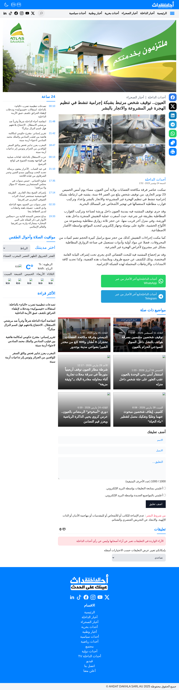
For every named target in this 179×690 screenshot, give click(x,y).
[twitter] (173, 106)
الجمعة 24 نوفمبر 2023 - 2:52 (152, 183)
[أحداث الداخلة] (163, 4)
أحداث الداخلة (157, 97)
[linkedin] (173, 115)
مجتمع (89, 646)
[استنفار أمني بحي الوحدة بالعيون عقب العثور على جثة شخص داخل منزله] (139, 372)
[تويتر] (33, 13)
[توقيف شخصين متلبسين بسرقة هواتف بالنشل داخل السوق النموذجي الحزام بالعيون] (139, 335)
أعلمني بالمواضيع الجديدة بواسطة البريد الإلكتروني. (134, 495)
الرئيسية (162, 13)
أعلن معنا (89, 671)
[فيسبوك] (16, 13)
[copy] (173, 142)
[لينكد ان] (5, 13)
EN (13, 4)
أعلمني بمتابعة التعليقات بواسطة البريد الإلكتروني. (134, 488)
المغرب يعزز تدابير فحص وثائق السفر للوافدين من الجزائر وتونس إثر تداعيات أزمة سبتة (30, 357)
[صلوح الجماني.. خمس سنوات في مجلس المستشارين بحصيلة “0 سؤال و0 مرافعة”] (29, 184)
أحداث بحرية (112, 13)
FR (19, 4)
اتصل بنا (89, 666)
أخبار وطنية (95, 13)
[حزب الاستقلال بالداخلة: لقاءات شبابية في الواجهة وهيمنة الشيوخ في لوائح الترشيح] (29, 160)
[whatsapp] (173, 133)
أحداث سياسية (77, 13)
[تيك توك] (10, 13)
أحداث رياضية (89, 641)
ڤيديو (89, 661)
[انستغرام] (22, 13)
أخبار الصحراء (129, 13)
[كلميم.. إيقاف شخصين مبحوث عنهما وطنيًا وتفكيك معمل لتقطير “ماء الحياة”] (139, 409)
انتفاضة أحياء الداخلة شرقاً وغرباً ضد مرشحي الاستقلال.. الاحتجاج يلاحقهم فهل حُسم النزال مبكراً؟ (29, 325)
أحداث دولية (89, 651)
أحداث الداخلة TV (89, 656)
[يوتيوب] (27, 13)
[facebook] (173, 97)
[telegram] (173, 124)
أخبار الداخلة (147, 13)
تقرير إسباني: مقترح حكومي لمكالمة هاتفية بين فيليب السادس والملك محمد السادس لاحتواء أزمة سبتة (30, 341)
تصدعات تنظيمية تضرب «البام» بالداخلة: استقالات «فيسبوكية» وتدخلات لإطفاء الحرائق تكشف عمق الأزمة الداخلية (32, 308)
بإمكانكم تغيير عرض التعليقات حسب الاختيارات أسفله (135, 550)
